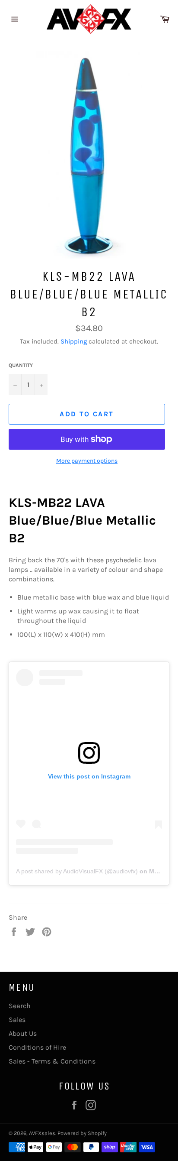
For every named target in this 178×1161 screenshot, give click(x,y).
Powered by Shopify (82, 1133)
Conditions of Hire (37, 1047)
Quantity (21, 365)
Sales (17, 1019)
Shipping (73, 341)
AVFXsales (42, 1133)
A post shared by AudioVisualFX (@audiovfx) (77, 871)
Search (20, 1006)
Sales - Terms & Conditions (52, 1061)
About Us (23, 1033)
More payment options (87, 460)
